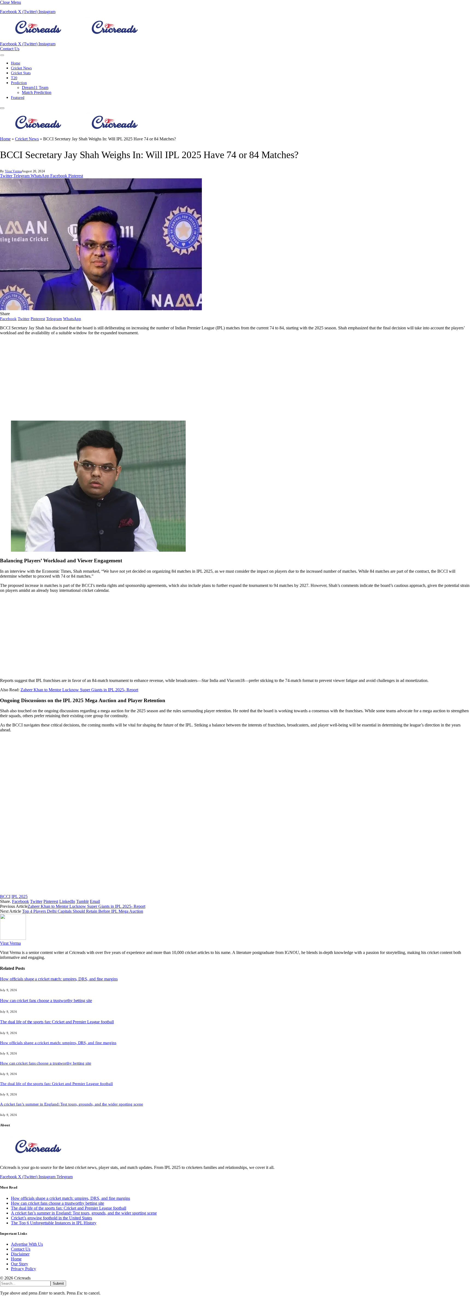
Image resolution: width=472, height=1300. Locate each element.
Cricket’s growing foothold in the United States (51, 1218)
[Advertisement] (164, 378)
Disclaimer (20, 1254)
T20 (14, 78)
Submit (58, 1283)
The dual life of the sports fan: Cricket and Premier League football (57, 1022)
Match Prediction (36, 92)
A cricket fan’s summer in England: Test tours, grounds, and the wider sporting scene (71, 1104)
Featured (17, 98)
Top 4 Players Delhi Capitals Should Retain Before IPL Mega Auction (82, 911)
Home (15, 63)
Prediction (19, 83)
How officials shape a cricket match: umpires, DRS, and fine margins (59, 979)
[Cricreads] (76, 39)
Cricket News (21, 68)
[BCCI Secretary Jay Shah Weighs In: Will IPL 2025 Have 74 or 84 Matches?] (101, 308)
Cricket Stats (21, 73)
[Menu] (2, 55)
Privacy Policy (23, 1268)
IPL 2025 (19, 896)
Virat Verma (13, 171)
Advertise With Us (27, 1244)
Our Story (19, 1263)
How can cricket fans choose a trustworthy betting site (46, 1000)
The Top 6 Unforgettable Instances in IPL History (53, 1223)
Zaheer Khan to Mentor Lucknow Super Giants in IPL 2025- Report (79, 689)
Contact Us (9, 48)
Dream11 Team (35, 87)
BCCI (5, 896)
